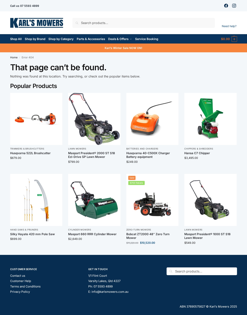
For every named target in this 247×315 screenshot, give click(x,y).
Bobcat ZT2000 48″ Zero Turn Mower (147, 236)
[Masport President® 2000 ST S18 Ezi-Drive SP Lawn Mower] (94, 119)
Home (14, 57)
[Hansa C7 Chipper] (210, 119)
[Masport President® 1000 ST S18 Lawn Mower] (210, 200)
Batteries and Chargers (142, 148)
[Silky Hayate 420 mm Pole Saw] (36, 200)
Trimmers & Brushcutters (27, 148)
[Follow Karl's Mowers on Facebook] (226, 6)
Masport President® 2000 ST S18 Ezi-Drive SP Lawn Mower (91, 155)
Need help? (229, 26)
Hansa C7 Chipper (197, 153)
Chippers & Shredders (198, 148)
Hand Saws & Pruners (24, 229)
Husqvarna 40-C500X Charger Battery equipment (148, 155)
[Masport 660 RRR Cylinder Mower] (94, 200)
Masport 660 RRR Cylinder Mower (92, 234)
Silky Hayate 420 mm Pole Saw (32, 234)
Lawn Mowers (77, 148)
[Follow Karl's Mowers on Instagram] (234, 6)
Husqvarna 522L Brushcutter (30, 153)
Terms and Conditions (25, 286)
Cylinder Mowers (79, 229)
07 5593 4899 (29, 5)
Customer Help (20, 281)
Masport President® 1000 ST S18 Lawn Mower (207, 236)
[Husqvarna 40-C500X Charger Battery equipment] (152, 119)
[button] (229, 39)
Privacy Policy (20, 292)
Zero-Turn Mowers (138, 229)
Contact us (17, 276)
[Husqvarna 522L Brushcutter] (36, 119)
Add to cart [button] (36, 166)
